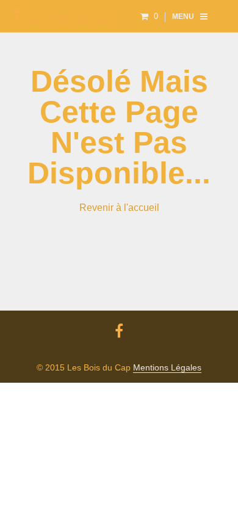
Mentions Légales (167, 367)
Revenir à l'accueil (119, 207)
